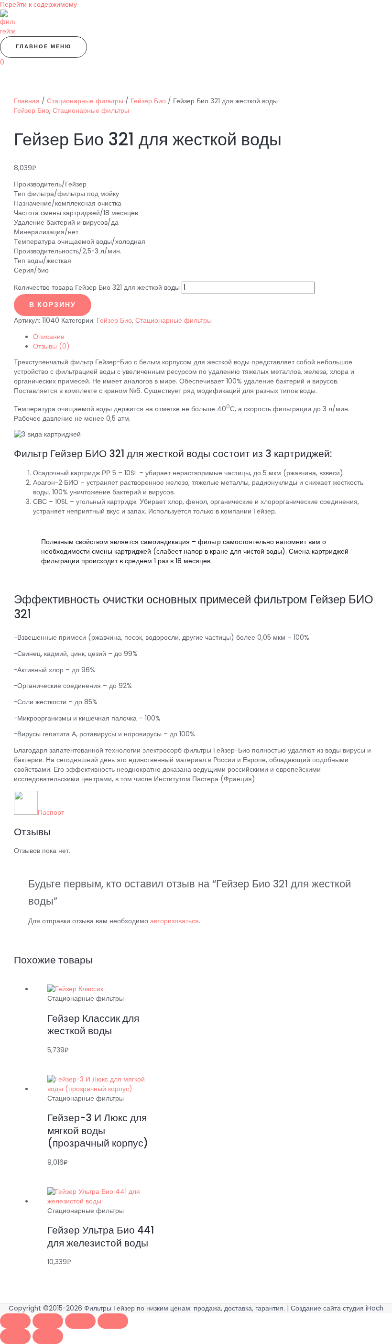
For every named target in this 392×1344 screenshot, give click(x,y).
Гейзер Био (148, 101)
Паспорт (51, 812)
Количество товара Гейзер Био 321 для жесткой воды (97, 287)
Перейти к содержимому (38, 4)
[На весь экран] (48, 1321)
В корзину (52, 304)
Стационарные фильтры (85, 101)
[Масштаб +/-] (15, 1321)
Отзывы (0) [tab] (51, 346)
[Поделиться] (80, 1321)
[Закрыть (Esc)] (113, 1321)
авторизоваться (174, 921)
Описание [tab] (49, 336)
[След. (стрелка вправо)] (48, 1336)
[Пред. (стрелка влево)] (15, 1336)
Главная (27, 101)
